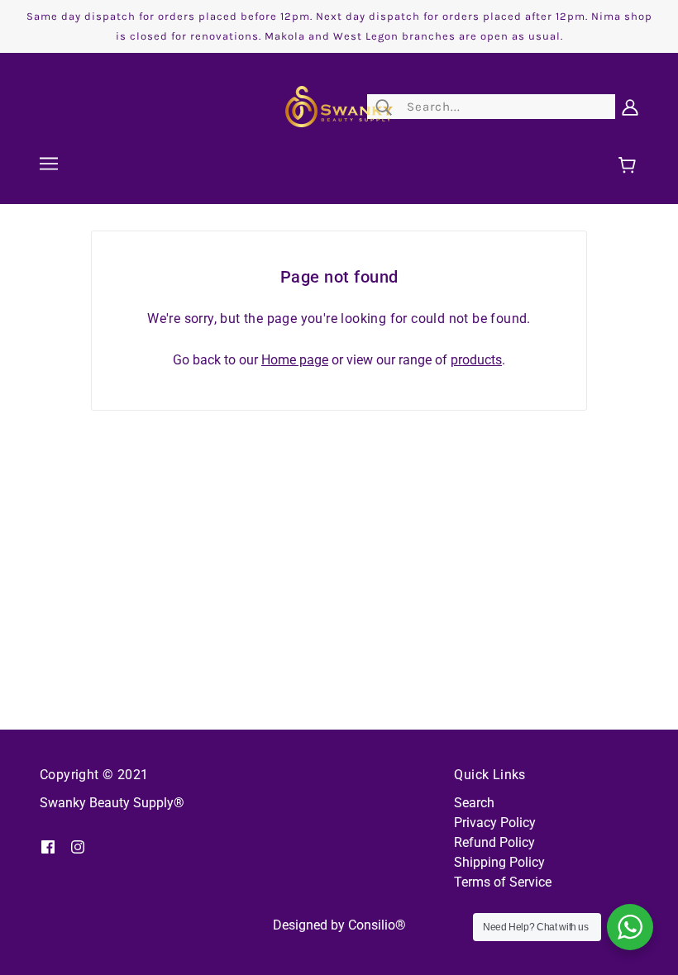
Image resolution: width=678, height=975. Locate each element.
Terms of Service (502, 882)
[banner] (339, 105)
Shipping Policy (499, 862)
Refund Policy (494, 842)
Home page (294, 360)
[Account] (630, 106)
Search (474, 803)
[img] (48, 846)
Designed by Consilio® (339, 925)
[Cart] (630, 166)
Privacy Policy (495, 822)
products (476, 360)
